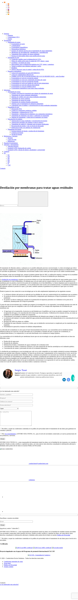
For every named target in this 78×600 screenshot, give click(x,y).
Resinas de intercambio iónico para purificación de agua (28, 56)
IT (8, 163)
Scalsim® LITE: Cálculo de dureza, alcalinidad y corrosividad (26, 150)
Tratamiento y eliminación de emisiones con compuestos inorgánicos (31, 114)
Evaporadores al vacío (18, 44)
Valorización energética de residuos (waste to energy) (27, 122)
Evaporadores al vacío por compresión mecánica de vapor (28, 80)
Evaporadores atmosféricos (19, 47)
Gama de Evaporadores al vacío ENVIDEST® (25, 73)
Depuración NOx (16, 109)
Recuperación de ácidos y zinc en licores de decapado (27, 126)
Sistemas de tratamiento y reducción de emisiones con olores (29, 117)
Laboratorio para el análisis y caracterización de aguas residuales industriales (34, 105)
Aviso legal (7, 563)
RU (9, 160)
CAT (9, 165)
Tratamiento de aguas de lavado (20, 100)
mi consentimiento (10, 434)
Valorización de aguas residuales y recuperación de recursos (29, 121)
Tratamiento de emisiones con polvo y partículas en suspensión (30, 115)
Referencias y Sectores (10, 136)
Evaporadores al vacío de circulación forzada (24, 81)
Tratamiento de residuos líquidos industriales (24, 102)
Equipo (10, 39)
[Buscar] (33, 199)
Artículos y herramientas (11, 144)
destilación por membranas (10, 279)
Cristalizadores (15, 45)
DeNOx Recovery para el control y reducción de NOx (27, 69)
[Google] (68, 379)
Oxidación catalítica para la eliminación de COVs (26, 59)
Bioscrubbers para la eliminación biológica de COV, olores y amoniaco (32, 64)
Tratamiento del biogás (14, 129)
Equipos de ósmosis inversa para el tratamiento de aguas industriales (31, 51)
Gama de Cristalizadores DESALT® (22, 74)
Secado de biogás (16, 134)
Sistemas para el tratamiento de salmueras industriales (27, 103)
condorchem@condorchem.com (38, 463)
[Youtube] (18, 497)
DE (9, 162)
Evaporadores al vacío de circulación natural (24, 78)
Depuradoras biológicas (18, 49)
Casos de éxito (12, 139)
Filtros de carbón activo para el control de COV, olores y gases (30, 61)
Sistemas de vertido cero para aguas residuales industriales (28, 97)
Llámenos (32, 480)
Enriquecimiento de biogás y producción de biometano (27, 131)
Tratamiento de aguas (14, 42)
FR (9, 158)
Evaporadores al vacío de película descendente (25, 85)
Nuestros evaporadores (14, 71)
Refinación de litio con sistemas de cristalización (25, 127)
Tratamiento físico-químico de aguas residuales (25, 54)
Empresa (6, 33)
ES (5, 153)
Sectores (10, 138)
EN (9, 156)
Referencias (11, 141)
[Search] (14, 30)
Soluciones (7, 90)
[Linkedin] (64, 379)
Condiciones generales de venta (13, 561)
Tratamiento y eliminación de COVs (22, 112)
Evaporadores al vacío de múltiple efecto (23, 86)
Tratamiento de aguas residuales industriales (24, 95)
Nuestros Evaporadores (11, 143)
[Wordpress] (73, 378)
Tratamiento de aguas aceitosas (20, 98)
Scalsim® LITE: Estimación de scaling (19, 148)
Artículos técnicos (13, 146)
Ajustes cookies (8, 566)
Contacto (6, 151)
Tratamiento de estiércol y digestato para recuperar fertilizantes (30, 124)
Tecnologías (7, 40)
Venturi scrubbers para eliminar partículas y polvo (26, 66)
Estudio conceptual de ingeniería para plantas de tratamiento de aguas (32, 93)
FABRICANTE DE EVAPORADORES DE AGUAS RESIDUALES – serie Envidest (37, 76)
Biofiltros (14, 68)
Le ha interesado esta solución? (9, 584)
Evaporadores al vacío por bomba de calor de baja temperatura (30, 83)
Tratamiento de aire (13, 57)
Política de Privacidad (63, 535)
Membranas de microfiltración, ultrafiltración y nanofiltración (29, 52)
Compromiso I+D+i (14, 37)
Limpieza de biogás (17, 133)
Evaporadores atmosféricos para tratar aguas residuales (27, 88)
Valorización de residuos (15, 119)
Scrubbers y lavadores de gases (20, 62)
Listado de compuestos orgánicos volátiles (24, 110)
